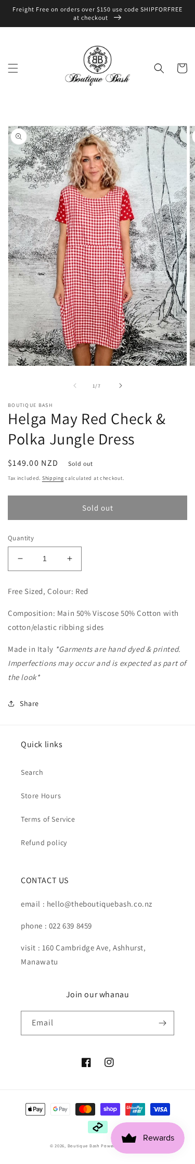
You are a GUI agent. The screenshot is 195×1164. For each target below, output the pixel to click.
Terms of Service (48, 819)
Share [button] (29, 703)
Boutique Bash (84, 1145)
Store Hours (41, 795)
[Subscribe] (162, 1023)
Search (32, 772)
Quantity (21, 538)
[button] (13, 68)
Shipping (53, 478)
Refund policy (44, 842)
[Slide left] (74, 385)
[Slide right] (120, 385)
